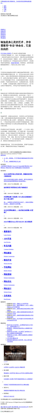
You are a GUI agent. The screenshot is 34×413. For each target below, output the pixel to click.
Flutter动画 (21, 166)
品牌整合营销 (29, 373)
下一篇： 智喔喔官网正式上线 (12, 161)
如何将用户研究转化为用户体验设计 (16, 187)
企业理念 (11, 367)
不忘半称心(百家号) (6, 53)
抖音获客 (11, 384)
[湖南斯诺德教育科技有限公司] (15, 360)
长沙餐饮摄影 (25, 384)
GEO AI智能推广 (28, 379)
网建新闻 (11, 390)
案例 (5, 7)
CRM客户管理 (13, 379)
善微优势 (3, 31)
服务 (5, 6)
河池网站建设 (18, 167)
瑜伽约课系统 (15, 63)
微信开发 (17, 390)
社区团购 (6, 379)
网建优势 (22, 367)
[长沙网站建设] (17, 3)
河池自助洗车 (26, 167)
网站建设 (3, 38)
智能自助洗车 (18, 384)
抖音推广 (6, 384)
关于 (5, 11)
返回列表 (3, 155)
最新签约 (3, 33)
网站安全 (26, 166)
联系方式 (6, 396)
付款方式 (11, 396)
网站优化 (22, 390)
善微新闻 (6, 390)
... (4, 190)
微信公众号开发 (20, 373)
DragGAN (15, 166)
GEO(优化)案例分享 (12, 338)
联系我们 (3, 36)
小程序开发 (12, 373)
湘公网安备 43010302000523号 (20, 407)
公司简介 (6, 367)
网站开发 (8, 167)
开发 (12, 167)
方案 (5, 9)
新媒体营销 (20, 379)
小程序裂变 (4, 166)
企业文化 (17, 367)
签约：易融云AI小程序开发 (20, 303)
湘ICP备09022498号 (6, 407)
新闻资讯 (3, 34)
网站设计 (9, 166)
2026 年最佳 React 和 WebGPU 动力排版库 (18, 222)
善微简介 (3, 29)
